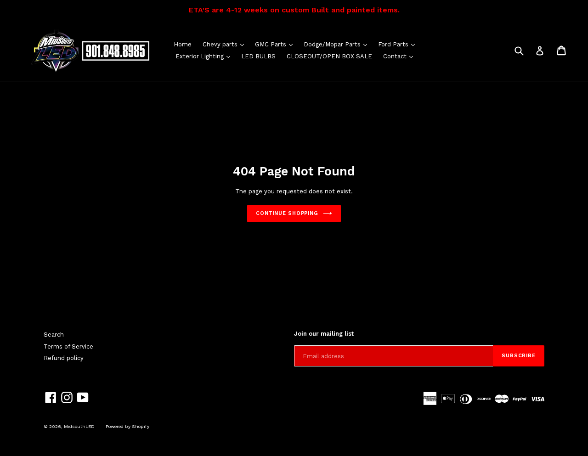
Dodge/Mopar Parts (338, 44)
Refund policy (64, 358)
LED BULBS (258, 56)
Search (54, 334)
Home (183, 44)
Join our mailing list (324, 333)
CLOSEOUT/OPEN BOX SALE (329, 56)
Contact (400, 56)
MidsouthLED (79, 426)
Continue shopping (287, 213)
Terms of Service (68, 346)
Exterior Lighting (205, 56)
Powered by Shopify (127, 426)
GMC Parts (276, 44)
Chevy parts (226, 44)
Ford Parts (398, 44)
